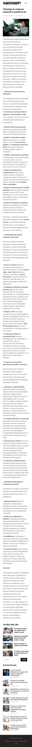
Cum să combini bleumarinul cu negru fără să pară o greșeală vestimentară (19, 672)
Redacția (11, 15)
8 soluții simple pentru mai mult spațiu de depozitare (19, 699)
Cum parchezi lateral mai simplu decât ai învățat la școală (20, 630)
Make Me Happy (18, 738)
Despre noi (8, 741)
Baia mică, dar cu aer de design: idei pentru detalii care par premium (18, 718)
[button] (26, 3)
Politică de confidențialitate (19, 741)
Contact (16, 743)
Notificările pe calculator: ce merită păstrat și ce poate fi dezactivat (19, 691)
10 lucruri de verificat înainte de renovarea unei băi (18, 682)
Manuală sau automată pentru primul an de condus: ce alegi (21, 638)
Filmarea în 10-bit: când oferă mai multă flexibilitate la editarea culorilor (18, 708)
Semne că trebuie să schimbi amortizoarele (21, 644)
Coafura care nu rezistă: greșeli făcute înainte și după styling (18, 727)
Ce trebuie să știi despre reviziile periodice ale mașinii (21, 653)
